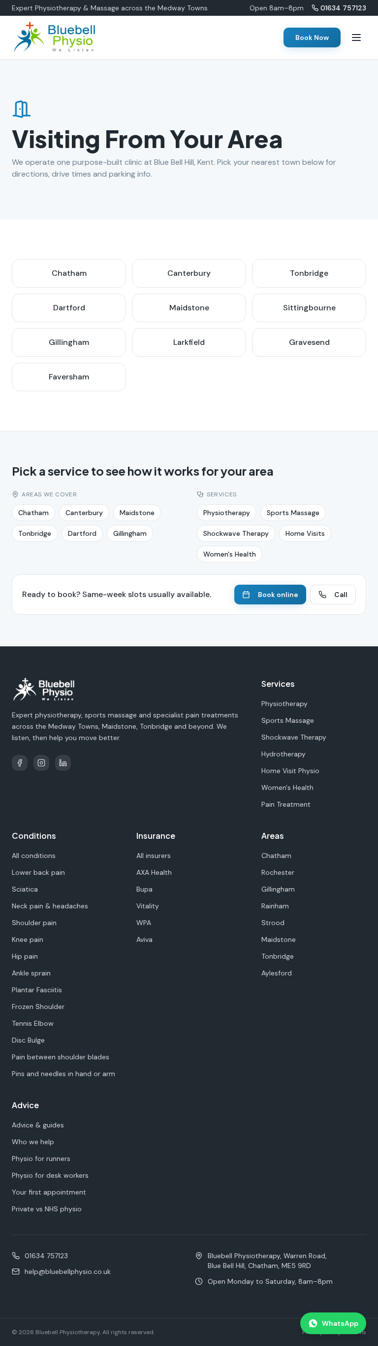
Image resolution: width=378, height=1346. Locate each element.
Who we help (33, 1141)
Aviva (144, 939)
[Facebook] (20, 763)
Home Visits (305, 533)
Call (340, 594)
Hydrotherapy (283, 753)
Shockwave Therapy (236, 533)
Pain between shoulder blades (60, 1056)
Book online (278, 594)
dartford (69, 307)
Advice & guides (38, 1125)
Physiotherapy (226, 512)
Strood (272, 922)
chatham (69, 273)
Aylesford (276, 973)
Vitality (147, 905)
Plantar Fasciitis (37, 989)
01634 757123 (343, 7)
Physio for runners (41, 1158)
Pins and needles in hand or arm (63, 1073)
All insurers (153, 855)
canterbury (189, 273)
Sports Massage (293, 512)
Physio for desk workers (50, 1175)
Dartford (82, 533)
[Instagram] (41, 763)
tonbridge (309, 273)
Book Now (312, 37)
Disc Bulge (28, 1040)
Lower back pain (38, 872)
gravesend (309, 342)
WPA (143, 922)
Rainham (275, 905)
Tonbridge (34, 533)
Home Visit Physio (290, 770)
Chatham (33, 512)
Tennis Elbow (33, 1023)
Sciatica (25, 889)
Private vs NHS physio (47, 1208)
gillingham (69, 342)
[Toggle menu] (356, 37)
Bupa (144, 889)
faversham (69, 377)
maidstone (189, 307)
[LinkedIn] (63, 763)
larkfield (189, 342)
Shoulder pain (34, 922)
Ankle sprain (31, 973)
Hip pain (25, 956)
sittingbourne (309, 307)
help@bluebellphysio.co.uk (68, 1271)
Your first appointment (49, 1192)
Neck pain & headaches (50, 905)
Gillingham (130, 533)
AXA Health (154, 872)
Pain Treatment (286, 804)
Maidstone (137, 512)
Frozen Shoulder (38, 1006)
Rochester (277, 872)
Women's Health (229, 554)
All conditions (34, 855)
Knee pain (27, 939)
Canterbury (84, 512)
